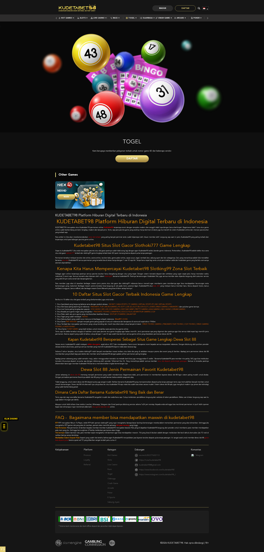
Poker (196, 18)
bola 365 (156, 286)
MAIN (66, 197)
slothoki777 (70, 253)
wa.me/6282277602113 (149, 455)
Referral (87, 465)
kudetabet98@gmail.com (150, 465)
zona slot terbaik (95, 237)
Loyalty (87, 460)
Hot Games (66, 18)
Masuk (162, 8)
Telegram (199, 455)
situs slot (65, 260)
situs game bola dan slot (101, 407)
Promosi (87, 455)
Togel (131, 18)
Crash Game (164, 18)
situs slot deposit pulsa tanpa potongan (172, 361)
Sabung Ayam (113, 502)
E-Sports (111, 497)
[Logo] (77, 8)
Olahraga (148, 18)
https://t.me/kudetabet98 (150, 460)
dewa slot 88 (75, 375)
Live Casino (99, 18)
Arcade (180, 18)
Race (115, 18)
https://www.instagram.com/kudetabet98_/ (157, 475)
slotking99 (108, 276)
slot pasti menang (122, 425)
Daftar (185, 8)
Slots (83, 18)
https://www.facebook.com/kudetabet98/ (157, 470)
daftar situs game (94, 344)
